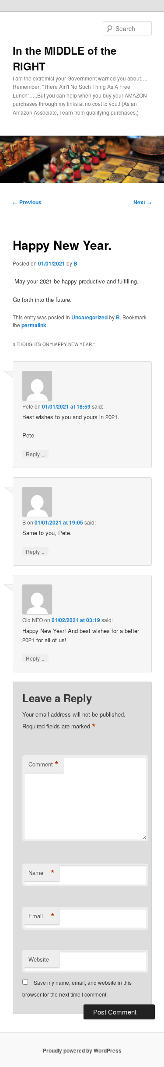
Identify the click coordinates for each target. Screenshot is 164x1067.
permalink (33, 325)
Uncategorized (89, 317)
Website (38, 959)
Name (41, 873)
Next (142, 202)
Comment (43, 764)
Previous (27, 202)
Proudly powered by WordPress (82, 1050)
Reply (35, 454)
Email (41, 916)
